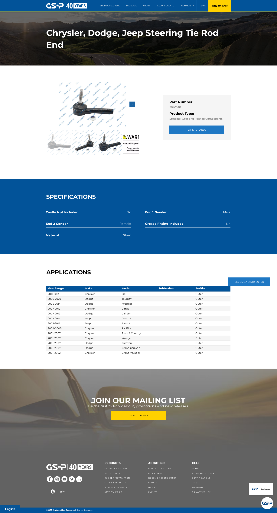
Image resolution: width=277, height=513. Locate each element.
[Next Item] (132, 104)
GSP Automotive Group (60, 510)
